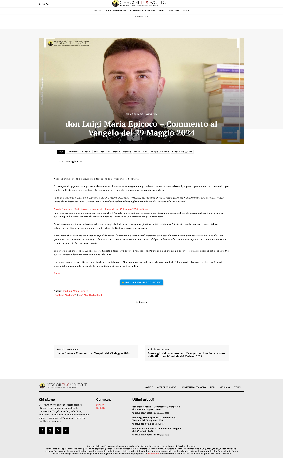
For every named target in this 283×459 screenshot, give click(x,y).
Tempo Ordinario (160, 151)
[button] (44, 4)
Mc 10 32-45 (141, 151)
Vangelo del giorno (182, 151)
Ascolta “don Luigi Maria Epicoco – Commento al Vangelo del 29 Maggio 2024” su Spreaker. (103, 209)
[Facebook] (42, 430)
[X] (58, 430)
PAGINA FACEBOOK (65, 295)
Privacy (100, 404)
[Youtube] (66, 430)
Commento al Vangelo (79, 151)
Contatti (100, 407)
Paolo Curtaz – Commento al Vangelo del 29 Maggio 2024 (93, 353)
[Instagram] (50, 430)
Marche (127, 151)
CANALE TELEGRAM (90, 295)
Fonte (57, 273)
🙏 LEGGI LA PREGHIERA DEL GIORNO (142, 282)
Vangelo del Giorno (141, 114)
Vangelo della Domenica (144, 413)
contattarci (153, 453)
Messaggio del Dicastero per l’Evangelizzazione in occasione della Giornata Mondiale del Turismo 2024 (186, 355)
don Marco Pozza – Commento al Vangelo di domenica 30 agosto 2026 (156, 408)
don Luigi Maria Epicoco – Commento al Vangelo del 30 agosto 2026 (154, 419)
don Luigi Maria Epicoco (107, 151)
